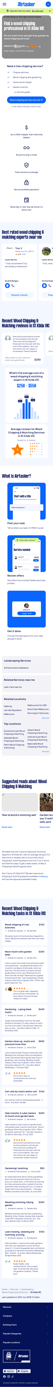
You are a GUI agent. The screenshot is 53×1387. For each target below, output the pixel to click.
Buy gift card (37, 11)
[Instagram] (8, 1376)
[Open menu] (4, 4)
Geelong (44, 876)
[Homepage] (26, 4)
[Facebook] (4, 1376)
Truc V (18, 248)
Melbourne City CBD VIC (24, 251)
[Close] (50, 11)
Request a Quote (19, 295)
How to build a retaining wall (19, 815)
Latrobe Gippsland (14, 879)
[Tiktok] (12, 1376)
